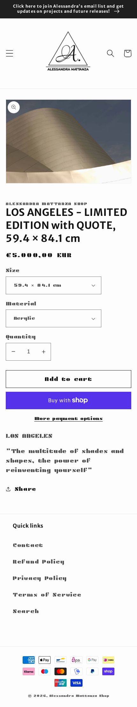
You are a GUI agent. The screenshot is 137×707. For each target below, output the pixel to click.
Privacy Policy (40, 578)
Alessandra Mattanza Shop (79, 696)
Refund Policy (38, 561)
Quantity (21, 337)
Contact (28, 545)
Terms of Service (47, 594)
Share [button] (25, 489)
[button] (9, 53)
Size (13, 270)
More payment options (68, 418)
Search (26, 611)
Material (21, 304)
